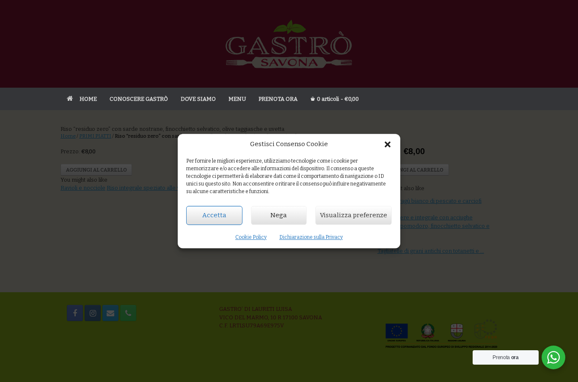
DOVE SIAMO (198, 99)
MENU (237, 99)
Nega (278, 215)
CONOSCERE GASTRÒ (139, 99)
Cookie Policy (251, 237)
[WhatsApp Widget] (553, 357)
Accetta (214, 215)
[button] (387, 144)
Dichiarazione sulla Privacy (311, 237)
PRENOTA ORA (278, 99)
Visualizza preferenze (353, 215)
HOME (88, 99)
